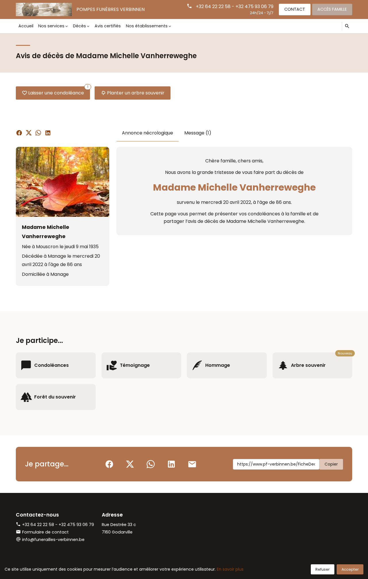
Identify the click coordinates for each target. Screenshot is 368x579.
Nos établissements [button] (147, 26)
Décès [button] (79, 26)
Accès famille (332, 9)
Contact (294, 9)
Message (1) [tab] (197, 133)
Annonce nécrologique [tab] (147, 133)
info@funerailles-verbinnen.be (53, 539)
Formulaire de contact (45, 532)
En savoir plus (230, 569)
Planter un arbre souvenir (135, 93)
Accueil (25, 26)
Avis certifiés (108, 26)
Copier (331, 464)
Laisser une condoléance (58, 91)
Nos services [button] (51, 26)
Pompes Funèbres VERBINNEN (110, 9)
